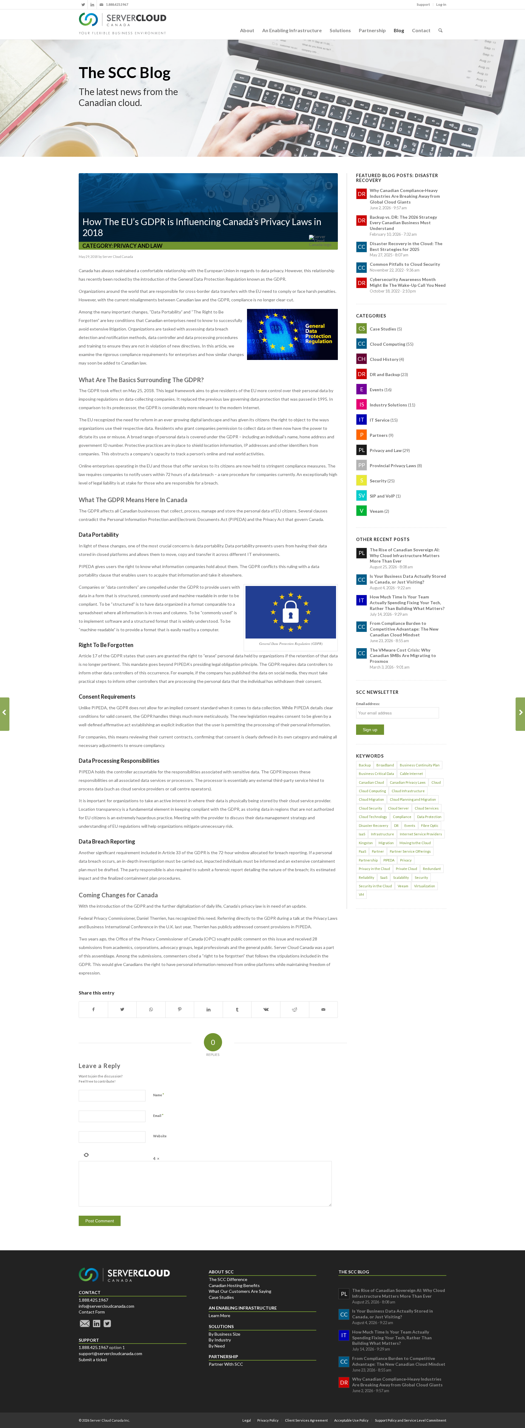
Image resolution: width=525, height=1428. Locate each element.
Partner (378, 851)
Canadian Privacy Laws (408, 782)
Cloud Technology (373, 817)
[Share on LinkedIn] (208, 1009)
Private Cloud (406, 869)
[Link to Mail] (101, 4)
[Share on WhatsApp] (151, 1009)
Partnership (368, 860)
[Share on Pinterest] (180, 1009)
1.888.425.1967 (93, 1300)
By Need (217, 1345)
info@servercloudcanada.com (106, 1306)
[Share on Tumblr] (237, 1009)
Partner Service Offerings (410, 851)
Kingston (366, 843)
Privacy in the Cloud (374, 869)
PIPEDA (388, 860)
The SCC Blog (124, 72)
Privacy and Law (138, 245)
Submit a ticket (93, 1359)
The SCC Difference (228, 1279)
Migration (386, 843)
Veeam (403, 886)
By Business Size (224, 1334)
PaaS (362, 851)
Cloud (436, 782)
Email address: (368, 703)
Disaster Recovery (373, 825)
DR (396, 825)
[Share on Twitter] (122, 1009)
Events (409, 825)
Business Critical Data (376, 774)
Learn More (219, 1315)
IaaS (362, 834)
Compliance (402, 817)
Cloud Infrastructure (408, 791)
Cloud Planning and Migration (413, 799)
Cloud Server (398, 808)
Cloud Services (427, 808)
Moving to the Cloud (415, 843)
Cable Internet (411, 774)
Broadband (385, 765)
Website (159, 1136)
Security (421, 877)
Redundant (432, 869)
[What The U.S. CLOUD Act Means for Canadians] (4, 714)
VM (361, 894)
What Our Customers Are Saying (240, 1291)
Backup (365, 765)
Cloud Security (370, 808)
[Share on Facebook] (93, 1009)
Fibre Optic (429, 825)
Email (158, 1115)
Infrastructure (382, 834)
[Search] (440, 24)
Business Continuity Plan (420, 765)
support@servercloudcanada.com (110, 1353)
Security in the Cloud (375, 886)
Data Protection (429, 817)
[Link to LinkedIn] (92, 4)
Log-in (441, 4)
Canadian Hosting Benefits (234, 1285)
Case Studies (221, 1297)
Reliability (366, 877)
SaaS (383, 877)
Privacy (406, 860)
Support (423, 4)
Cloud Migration (371, 799)
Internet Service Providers (421, 834)
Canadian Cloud (371, 782)
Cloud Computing (372, 791)
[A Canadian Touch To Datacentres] (520, 714)
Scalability (401, 877)
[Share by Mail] (323, 1009)
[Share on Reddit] (294, 1009)
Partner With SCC (226, 1364)
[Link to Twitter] (83, 4)
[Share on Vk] (266, 1009)
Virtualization (424, 886)
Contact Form (92, 1311)
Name (158, 1094)
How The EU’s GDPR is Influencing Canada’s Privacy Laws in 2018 (201, 227)
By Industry (220, 1339)
